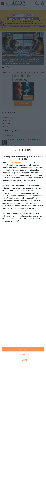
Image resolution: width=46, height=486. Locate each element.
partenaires (16, 162)
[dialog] (23, 316)
